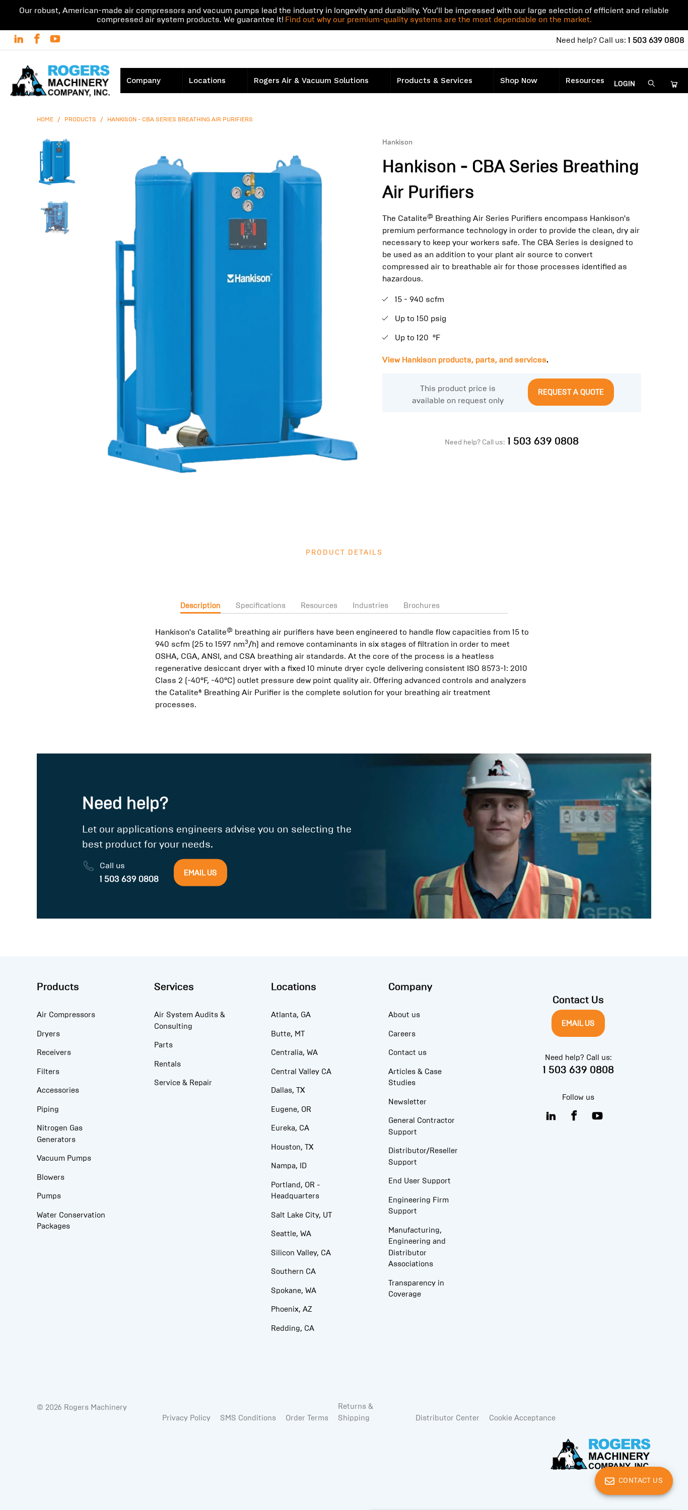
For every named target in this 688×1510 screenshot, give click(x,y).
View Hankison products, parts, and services (464, 359)
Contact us (407, 1052)
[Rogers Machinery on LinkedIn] (18, 40)
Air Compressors (66, 1014)
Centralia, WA (294, 1052)
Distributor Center (447, 1417)
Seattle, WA (291, 1233)
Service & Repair (183, 1082)
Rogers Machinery (95, 1407)
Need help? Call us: (620, 40)
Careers (402, 1033)
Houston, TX (292, 1147)
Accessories (58, 1090)
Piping (48, 1109)
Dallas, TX (288, 1090)
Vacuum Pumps (64, 1158)
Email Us (578, 1023)
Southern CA (293, 1271)
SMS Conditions (248, 1417)
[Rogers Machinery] (60, 81)
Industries (370, 605)
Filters (48, 1071)
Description (200, 605)
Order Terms (307, 1417)
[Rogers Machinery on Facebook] (36, 40)
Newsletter (407, 1101)
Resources (319, 605)
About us (404, 1014)
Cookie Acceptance (522, 1417)
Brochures (421, 605)
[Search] (651, 84)
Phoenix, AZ (291, 1309)
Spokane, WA (293, 1290)
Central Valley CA (301, 1071)
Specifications (261, 605)
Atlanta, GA (291, 1014)
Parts (163, 1044)
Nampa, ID (289, 1165)
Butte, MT (288, 1033)
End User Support (419, 1180)
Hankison (397, 142)
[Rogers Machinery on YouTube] (54, 40)
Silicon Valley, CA (301, 1252)
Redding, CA (292, 1328)
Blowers (50, 1177)
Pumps (49, 1195)
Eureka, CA (290, 1127)
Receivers (54, 1052)
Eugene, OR (291, 1109)
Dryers (48, 1033)
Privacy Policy (186, 1417)
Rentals (167, 1064)
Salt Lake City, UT (301, 1215)
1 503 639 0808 (543, 441)
